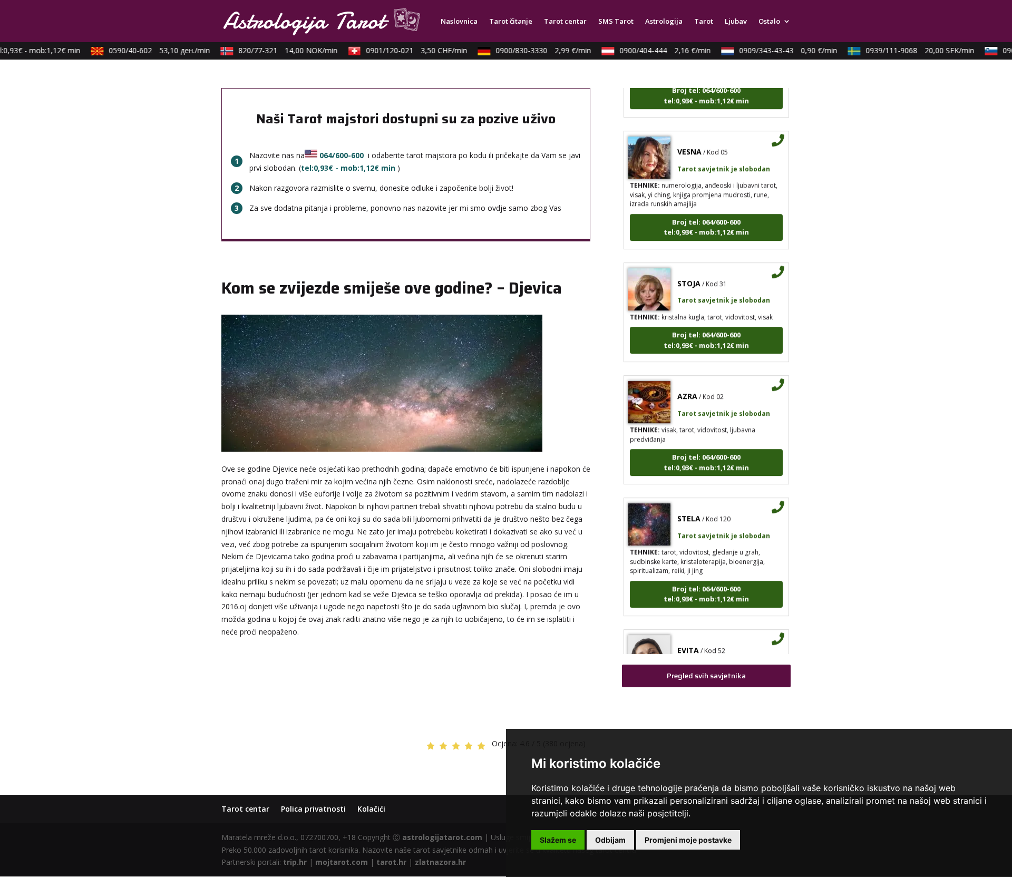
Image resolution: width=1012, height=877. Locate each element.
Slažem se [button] (558, 839)
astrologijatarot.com (442, 837)
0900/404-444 (655, 50)
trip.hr (295, 862)
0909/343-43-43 (778, 50)
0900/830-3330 (533, 50)
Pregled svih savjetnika (706, 675)
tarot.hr (391, 862)
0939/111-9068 (910, 50)
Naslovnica (459, 21)
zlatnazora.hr (440, 862)
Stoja (688, 271)
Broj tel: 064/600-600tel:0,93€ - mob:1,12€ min (706, 215)
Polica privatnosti (313, 809)
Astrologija (664, 21)
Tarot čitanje (510, 21)
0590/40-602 (149, 50)
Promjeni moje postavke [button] (688, 839)
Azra (687, 384)
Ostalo (769, 21)
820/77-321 (278, 50)
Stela (688, 507)
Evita (688, 638)
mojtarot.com (341, 862)
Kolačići (371, 809)
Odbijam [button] (610, 839)
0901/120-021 (407, 50)
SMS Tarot (616, 21)
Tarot (703, 21)
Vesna (689, 140)
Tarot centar (565, 21)
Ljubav (736, 21)
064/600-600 (341, 155)
